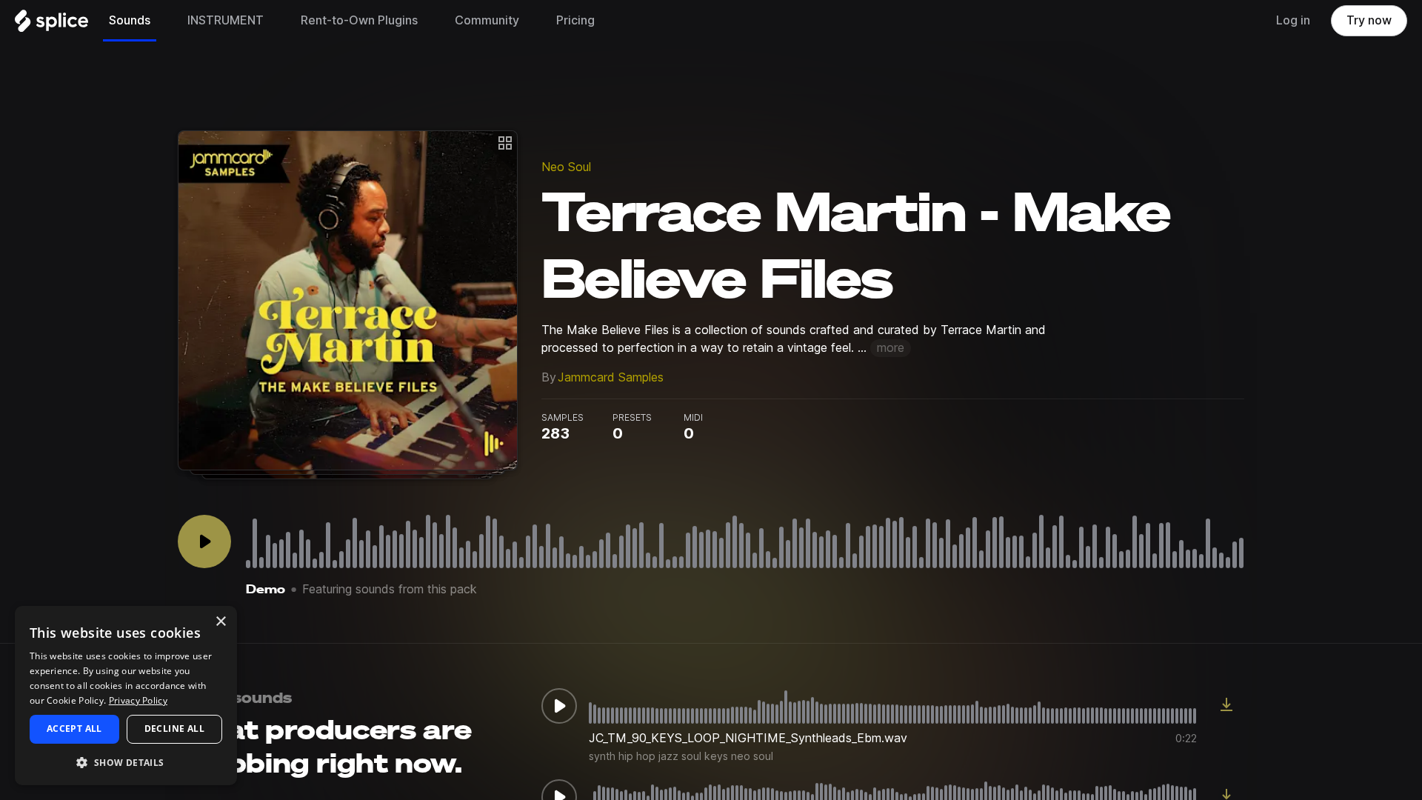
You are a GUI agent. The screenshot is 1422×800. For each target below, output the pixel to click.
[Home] (51, 24)
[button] (126, 761)
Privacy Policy (138, 700)
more (890, 348)
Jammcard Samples (611, 377)
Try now (1369, 20)
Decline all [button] (174, 728)
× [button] (220, 621)
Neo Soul (566, 167)
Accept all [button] (74, 728)
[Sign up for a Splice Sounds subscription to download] (1226, 706)
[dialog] (126, 695)
